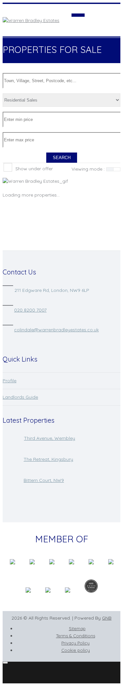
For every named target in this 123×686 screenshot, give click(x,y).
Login (114, 7)
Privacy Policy (75, 643)
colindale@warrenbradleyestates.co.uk (56, 330)
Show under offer (34, 169)
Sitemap (77, 628)
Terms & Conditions (75, 635)
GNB (107, 618)
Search (62, 157)
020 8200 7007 (30, 310)
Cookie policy (75, 650)
